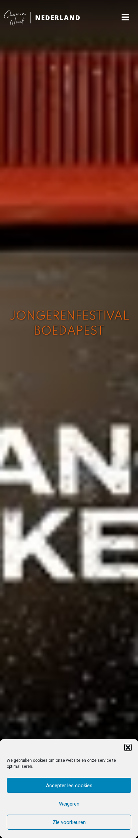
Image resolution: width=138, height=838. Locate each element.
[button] (128, 747)
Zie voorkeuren (69, 822)
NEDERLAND (58, 17)
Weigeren (69, 804)
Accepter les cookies (69, 786)
